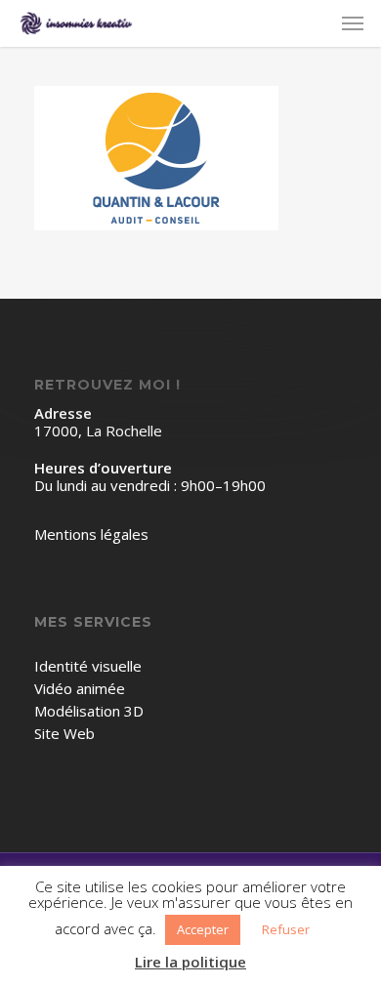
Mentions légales (91, 534)
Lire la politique (190, 962)
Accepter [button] (203, 929)
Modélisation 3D (89, 711)
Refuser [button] (286, 929)
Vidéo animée (79, 688)
